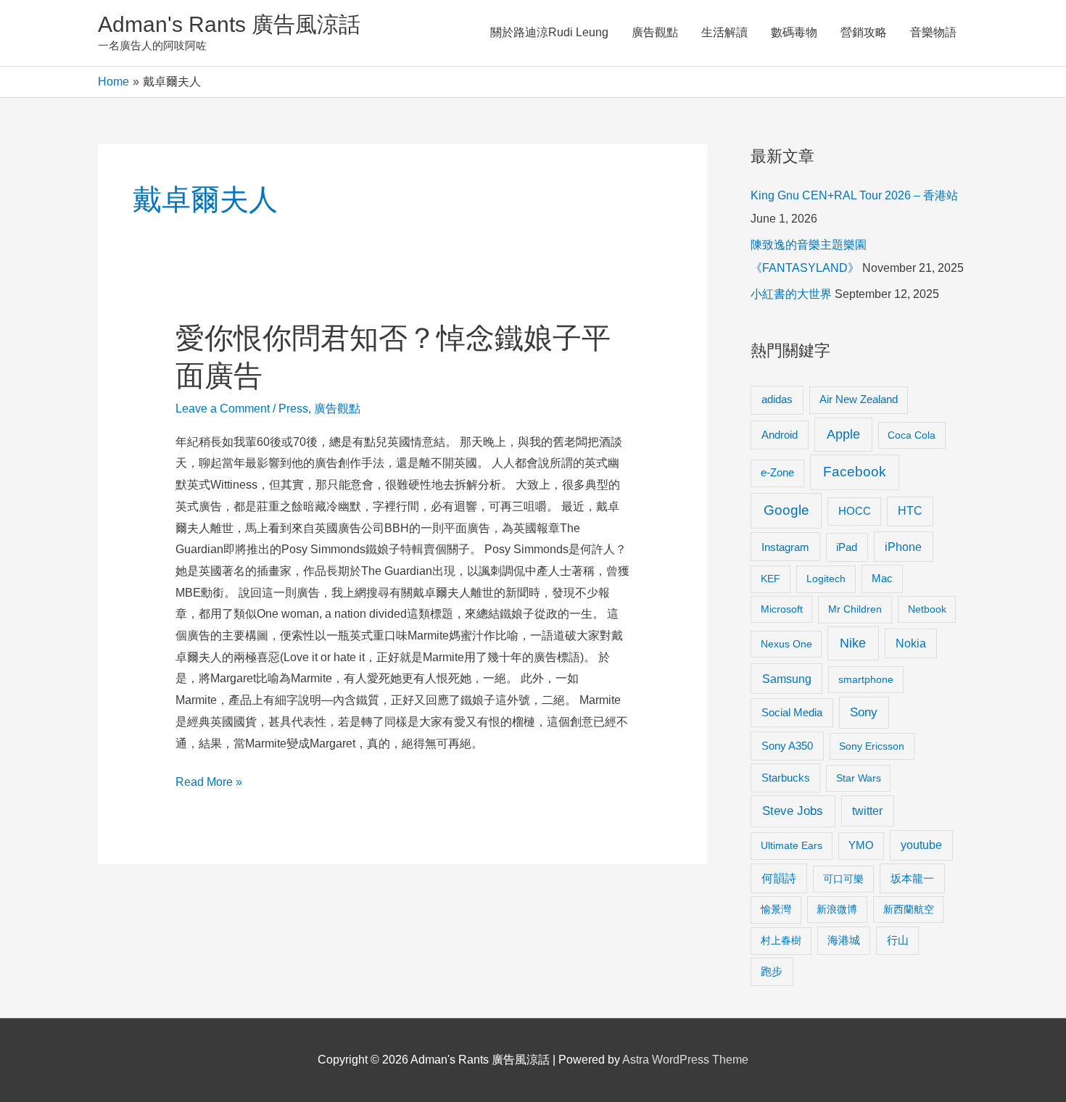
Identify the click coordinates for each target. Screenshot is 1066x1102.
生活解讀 (724, 32)
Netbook (927, 609)
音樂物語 (933, 32)
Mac (882, 578)
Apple (843, 434)
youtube (921, 845)
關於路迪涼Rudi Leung (549, 32)
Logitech (826, 578)
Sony (863, 712)
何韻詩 (778, 878)
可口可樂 (843, 878)
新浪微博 (837, 909)
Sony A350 (787, 746)
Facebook (854, 471)
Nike (853, 643)
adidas (777, 399)
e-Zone (777, 472)
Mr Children (855, 609)
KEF (770, 578)
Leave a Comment (222, 408)
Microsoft (782, 609)
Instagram (785, 547)
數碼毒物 (794, 32)
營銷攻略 (863, 32)
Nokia (911, 643)
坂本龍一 (912, 878)
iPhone (903, 546)
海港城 (843, 940)
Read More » (208, 784)
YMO (861, 845)
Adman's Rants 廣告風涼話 (229, 24)
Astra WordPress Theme (685, 1059)
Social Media (791, 712)
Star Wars (858, 778)
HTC (910, 511)
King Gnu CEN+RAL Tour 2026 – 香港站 (854, 195)
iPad (846, 547)
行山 (898, 940)
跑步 (771, 971)
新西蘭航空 (908, 909)
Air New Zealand (858, 399)
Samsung (786, 678)
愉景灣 (776, 909)
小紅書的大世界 (791, 294)
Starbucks (785, 777)
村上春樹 (781, 940)
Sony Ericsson (871, 746)
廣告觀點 (655, 32)
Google (786, 510)
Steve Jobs (792, 811)
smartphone (865, 679)
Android (779, 434)
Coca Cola (911, 435)
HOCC (854, 511)
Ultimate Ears (791, 845)
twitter (867, 810)
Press (293, 408)
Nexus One (786, 644)
